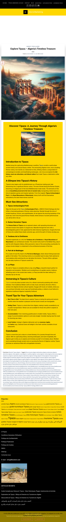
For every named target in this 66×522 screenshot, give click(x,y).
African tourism (29, 352)
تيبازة (40, 422)
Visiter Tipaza (38, 3)
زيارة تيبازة (34, 422)
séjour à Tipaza (4, 418)
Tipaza (23, 209)
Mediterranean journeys (47, 370)
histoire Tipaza (43, 407)
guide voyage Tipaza (34, 407)
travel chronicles (38, 382)
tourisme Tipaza (51, 418)
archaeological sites (45, 361)
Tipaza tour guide (38, 380)
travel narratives (24, 384)
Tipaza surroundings (29, 380)
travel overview (41, 384)
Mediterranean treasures (49, 371)
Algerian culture (44, 354)
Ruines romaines (51, 412)
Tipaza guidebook (42, 377)
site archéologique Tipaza (20, 415)
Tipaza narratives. (44, 378)
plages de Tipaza (46, 409)
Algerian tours (52, 359)
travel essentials (46, 382)
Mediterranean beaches (14, 366)
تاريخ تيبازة (45, 422)
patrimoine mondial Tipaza (22, 409)
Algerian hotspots (49, 356)
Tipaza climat (27, 418)
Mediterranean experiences (27, 368)
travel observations (33, 384)
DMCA (3, 448)
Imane (41, 53)
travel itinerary (17, 384)
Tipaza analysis (26, 375)
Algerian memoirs (40, 357)
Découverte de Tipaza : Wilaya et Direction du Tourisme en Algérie (21, 498)
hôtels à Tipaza (50, 407)
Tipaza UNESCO (40, 418)
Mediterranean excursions (13, 368)
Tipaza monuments (35, 378)
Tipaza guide (35, 377)
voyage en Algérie (17, 422)
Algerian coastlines (27, 354)
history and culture (27, 364)
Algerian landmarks (11, 357)
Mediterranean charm (25, 366)
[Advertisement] (33, 28)
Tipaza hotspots (10, 378)
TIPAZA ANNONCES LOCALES (15, 3)
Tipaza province (33, 418)
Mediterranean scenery (13, 371)
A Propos (4, 432)
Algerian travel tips (20, 361)
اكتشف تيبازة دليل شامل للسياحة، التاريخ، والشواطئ (16, 501)
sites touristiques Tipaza (49, 415)
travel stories (15, 385)
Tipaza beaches (43, 375)
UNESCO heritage (31, 385)
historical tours (19, 364)
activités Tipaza (5, 404)
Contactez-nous (6, 455)
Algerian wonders (29, 361)
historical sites (11, 364)
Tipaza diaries (9, 377)
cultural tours (28, 363)
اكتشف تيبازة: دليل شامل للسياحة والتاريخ (13, 504)
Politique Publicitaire (7, 442)
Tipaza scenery (10, 380)
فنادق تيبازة (4, 424)
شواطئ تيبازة (13, 424)
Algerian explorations (24, 356)
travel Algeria (25, 382)
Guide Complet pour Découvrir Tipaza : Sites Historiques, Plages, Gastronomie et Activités (28, 491)
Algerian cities (11, 354)
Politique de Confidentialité (9, 438)
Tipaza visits (12, 382)
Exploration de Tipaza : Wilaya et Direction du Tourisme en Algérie (21, 494)
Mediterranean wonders (23, 373)
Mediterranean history (12, 370)
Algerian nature (48, 357)
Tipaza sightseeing (19, 380)
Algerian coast (19, 354)
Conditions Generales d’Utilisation (11, 435)
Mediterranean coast (36, 366)
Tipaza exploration (27, 377)
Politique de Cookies (7, 445)
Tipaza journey (17, 378)
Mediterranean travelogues (36, 371)
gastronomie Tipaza (52, 404)
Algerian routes (29, 359)
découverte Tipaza (34, 404)
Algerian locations (31, 357)
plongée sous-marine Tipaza (18, 412)
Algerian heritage (33, 356)
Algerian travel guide (11, 361)
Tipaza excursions (17, 377)
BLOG (32, 3)
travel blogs (31, 382)
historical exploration (37, 363)
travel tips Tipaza (23, 385)
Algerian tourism (44, 359)
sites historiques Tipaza (34, 415)
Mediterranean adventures (38, 364)
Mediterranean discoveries (47, 366)
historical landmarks (47, 363)
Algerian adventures (48, 352)
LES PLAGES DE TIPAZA (47, 3)
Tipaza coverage (52, 375)
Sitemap (3, 452)
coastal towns (53, 361)
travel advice (18, 382)
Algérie (12, 404)
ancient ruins (37, 361)
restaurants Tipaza (42, 412)
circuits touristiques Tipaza (22, 404)
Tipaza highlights (51, 377)
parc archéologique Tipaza (10, 409)
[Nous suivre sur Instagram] (30, 5)
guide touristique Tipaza (19, 407)
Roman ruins (55, 373)
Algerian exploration (14, 356)
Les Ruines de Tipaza (58, 3)
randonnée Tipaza (30, 412)
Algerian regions (22, 359)
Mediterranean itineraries (35, 370)
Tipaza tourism (46, 380)
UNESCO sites (39, 385)
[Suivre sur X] (35, 5)
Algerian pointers (13, 359)
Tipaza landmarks (26, 378)
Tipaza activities (10, 375)
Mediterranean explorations (40, 368)
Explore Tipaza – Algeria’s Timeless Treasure (33, 48)
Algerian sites (37, 359)
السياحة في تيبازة (55, 422)
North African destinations (45, 373)
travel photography (50, 384)
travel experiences (55, 382)
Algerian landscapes (22, 357)
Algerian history (41, 356)
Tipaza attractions (35, 375)
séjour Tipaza (58, 415)
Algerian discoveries (53, 354)
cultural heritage (21, 363)
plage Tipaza (8, 412)
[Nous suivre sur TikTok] (33, 5)
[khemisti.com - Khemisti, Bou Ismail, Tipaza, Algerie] (33, 12)
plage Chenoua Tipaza (36, 409)
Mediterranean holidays (23, 370)
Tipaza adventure (18, 375)
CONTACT (27, 3)
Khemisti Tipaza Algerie (33, 46)
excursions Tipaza (42, 404)
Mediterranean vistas (12, 373)
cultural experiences (12, 363)
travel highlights (9, 384)
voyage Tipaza (27, 422)
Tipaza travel (53, 380)
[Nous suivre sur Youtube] (38, 5)
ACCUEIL (5, 3)
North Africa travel (34, 373)
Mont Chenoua (57, 407)
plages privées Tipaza (55, 409)
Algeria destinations (38, 352)
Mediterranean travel (25, 371)
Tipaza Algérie (19, 418)
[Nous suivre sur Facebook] (27, 5)
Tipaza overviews (53, 378)
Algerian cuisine (36, 354)
